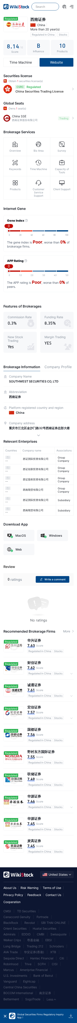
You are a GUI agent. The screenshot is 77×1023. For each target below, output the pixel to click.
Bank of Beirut (43, 975)
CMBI (40, 934)
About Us (9, 888)
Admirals (9, 934)
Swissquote (58, 934)
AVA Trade (10, 952)
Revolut (29, 922)
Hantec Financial (41, 958)
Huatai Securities (44, 928)
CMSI (7, 911)
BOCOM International (18, 993)
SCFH (42, 964)
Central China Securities (20, 987)
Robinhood (10, 964)
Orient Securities (15, 928)
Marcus (8, 970)
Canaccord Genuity (16, 917)
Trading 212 (35, 946)
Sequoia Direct (13, 958)
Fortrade (42, 917)
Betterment (11, 999)
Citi (61, 958)
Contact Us (53, 895)
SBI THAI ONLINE (53, 922)
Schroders (56, 946)
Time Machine (20, 62)
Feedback (34, 895)
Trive (28, 964)
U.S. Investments (15, 975)
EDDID (26, 934)
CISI (55, 964)
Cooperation (12, 902)
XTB (53, 952)
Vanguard (10, 981)
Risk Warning (29, 888)
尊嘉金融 (33, 940)
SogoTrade (32, 999)
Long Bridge (12, 946)
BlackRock (10, 922)
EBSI (48, 940)
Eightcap (29, 981)
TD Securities (26, 911)
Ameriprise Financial (34, 970)
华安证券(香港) (34, 952)
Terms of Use (52, 888)
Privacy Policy (13, 895)
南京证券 (45, 993)
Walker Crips (12, 940)
